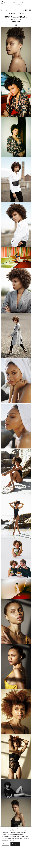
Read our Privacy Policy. (8, 840)
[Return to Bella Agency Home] (12, 2)
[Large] (30, 10)
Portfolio (16, 22)
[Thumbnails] (26, 10)
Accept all (15, 844)
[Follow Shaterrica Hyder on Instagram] (16, 24)
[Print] (22, 10)
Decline (5, 844)
